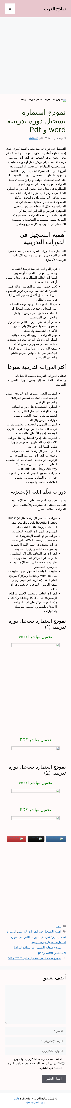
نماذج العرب (55, 8)
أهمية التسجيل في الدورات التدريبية (39, 931)
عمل (58, 926)
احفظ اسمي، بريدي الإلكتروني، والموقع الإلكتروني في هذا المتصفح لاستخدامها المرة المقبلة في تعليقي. (35, 1063)
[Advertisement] (35, 56)
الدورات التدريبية (30, 937)
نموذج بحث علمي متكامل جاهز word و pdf (34, 958)
